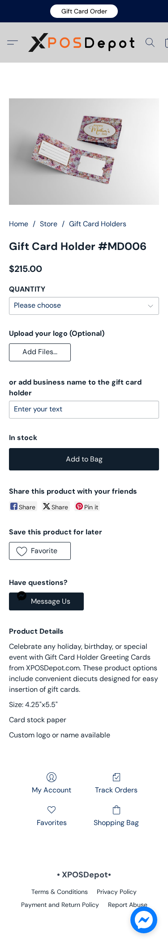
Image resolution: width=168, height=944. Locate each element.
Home (18, 224)
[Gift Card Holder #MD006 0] (84, 151)
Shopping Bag (116, 822)
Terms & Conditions (59, 892)
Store (48, 224)
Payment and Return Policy (60, 905)
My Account (51, 790)
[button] (84, 11)
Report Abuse (127, 905)
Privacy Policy (117, 892)
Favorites (52, 822)
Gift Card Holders (97, 224)
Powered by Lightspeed (84, 920)
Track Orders (116, 790)
